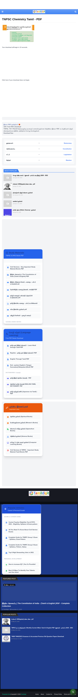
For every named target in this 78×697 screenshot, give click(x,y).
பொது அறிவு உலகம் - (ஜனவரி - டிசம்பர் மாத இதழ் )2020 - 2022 (30, 175)
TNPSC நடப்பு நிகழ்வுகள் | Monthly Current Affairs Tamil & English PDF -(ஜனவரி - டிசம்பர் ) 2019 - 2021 (42, 628)
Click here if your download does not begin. (16, 80)
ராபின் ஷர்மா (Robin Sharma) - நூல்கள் (24, 210)
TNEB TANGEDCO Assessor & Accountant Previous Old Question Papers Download (37, 636)
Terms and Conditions (70, 694)
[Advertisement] (39, 6)
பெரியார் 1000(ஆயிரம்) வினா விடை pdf (24, 184)
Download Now (8, 133)
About (42, 694)
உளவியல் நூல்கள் (17, 201)
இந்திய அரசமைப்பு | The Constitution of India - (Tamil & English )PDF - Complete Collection (36, 604)
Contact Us (49, 694)
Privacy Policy (58, 694)
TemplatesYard (6, 694)
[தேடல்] (73, 692)
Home (37, 694)
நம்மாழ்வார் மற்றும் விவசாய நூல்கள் (23, 192)
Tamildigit (6, 609)
